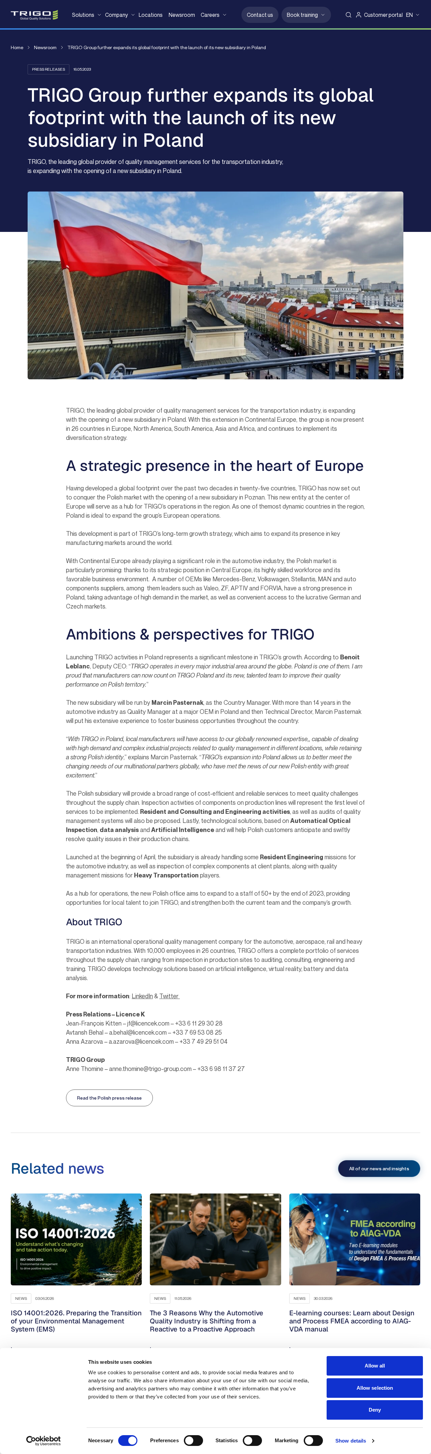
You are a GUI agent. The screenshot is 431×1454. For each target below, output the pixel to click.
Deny (375, 1410)
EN (409, 14)
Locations (151, 14)
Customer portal (383, 14)
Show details (350, 1441)
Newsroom (182, 14)
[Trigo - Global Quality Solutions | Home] (34, 15)
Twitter (169, 996)
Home (17, 47)
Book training (302, 14)
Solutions (83, 14)
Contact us (260, 14)
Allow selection (375, 1388)
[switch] (193, 1440)
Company (116, 14)
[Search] (348, 14)
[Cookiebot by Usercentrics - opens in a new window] (43, 1441)
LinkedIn (142, 996)
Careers (210, 14)
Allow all (375, 1366)
